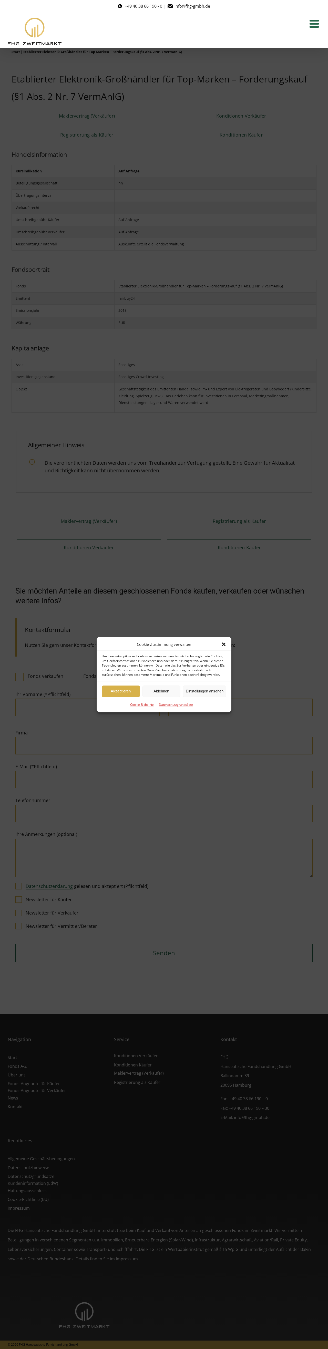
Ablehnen (161, 691)
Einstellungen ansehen (204, 691)
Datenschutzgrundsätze (176, 704)
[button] (223, 644)
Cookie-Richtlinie (142, 704)
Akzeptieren (121, 691)
